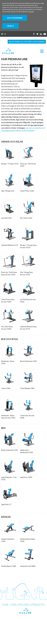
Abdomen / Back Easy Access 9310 (8, 416)
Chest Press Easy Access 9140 (7, 300)
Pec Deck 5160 (26, 218)
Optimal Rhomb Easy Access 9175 (28, 327)
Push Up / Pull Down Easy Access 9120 (9, 273)
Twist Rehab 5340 (27, 388)
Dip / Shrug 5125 (7, 191)
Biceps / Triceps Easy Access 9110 (28, 246)
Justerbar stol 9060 (27, 566)
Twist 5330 (5, 388)
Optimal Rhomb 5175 (9, 245)
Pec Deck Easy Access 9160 (7, 327)
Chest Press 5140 (27, 191)
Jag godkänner (14, 18)
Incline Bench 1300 (8, 566)
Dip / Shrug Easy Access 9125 (26, 273)
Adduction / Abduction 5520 (26, 451)
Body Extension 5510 (9, 450)
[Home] (8, 51)
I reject (10, 26)
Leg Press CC (6, 504)
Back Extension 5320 (28, 361)
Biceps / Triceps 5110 (9, 164)
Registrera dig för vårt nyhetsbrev (27, 41)
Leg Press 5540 (26, 477)
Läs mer (31, 11)
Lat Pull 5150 (6, 218)
